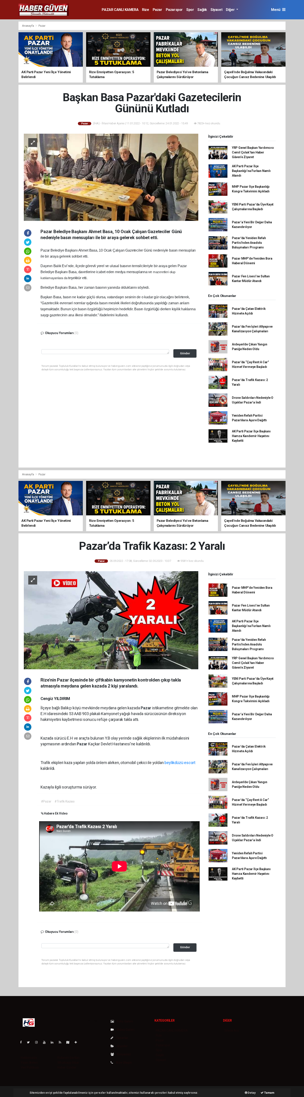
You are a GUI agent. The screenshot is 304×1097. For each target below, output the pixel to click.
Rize (145, 10)
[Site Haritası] (69, 1042)
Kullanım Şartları (68, 1057)
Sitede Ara (231, 1030)
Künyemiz (123, 1054)
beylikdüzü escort (179, 762)
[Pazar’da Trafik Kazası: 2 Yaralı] (111, 620)
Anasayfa (28, 25)
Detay (251, 1092)
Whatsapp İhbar (68, 1062)
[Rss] (62, 1042)
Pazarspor (174, 10)
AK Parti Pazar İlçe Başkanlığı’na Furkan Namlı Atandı (251, 170)
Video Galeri (125, 1029)
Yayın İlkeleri (29, 1062)
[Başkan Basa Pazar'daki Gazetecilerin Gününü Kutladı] (111, 177)
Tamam (268, 1092)
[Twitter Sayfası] (30, 1042)
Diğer (230, 10)
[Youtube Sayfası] (46, 1042)
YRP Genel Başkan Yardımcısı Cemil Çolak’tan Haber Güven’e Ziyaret (253, 152)
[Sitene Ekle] (78, 1042)
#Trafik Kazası (64, 801)
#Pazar (46, 801)
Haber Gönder (66, 1067)
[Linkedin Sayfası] (54, 1042)
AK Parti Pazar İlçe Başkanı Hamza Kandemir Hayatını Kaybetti (251, 436)
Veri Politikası (30, 1067)
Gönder (185, 353)
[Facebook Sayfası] (22, 1042)
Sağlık (202, 10)
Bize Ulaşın (123, 1062)
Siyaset (216, 10)
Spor (190, 10)
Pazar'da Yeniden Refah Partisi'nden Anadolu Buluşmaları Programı (249, 242)
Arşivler (122, 1046)
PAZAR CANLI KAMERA (120, 10)
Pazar (157, 10)
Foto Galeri (124, 1021)
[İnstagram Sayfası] (38, 1042)
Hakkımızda (29, 1057)
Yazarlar (122, 1038)
